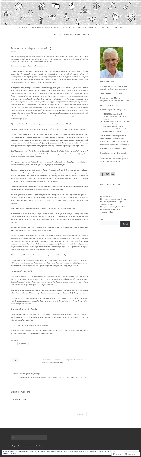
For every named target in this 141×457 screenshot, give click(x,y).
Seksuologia (58, 360)
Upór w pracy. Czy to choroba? (114, 207)
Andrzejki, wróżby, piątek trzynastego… (27, 374)
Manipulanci (107, 196)
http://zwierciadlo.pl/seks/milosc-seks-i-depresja (35, 333)
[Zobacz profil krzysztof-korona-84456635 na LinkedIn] (113, 174)
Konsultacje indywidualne (44, 28)
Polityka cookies (11, 453)
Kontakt (118, 28)
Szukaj (102, 219)
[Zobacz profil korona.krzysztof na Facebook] (102, 174)
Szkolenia (67, 28)
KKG (17, 52)
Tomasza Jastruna (48, 330)
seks (61, 362)
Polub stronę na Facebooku (110, 184)
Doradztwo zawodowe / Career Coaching (71, 34)
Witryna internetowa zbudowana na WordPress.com (28, 446)
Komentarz (80, 414)
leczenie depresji (48, 362)
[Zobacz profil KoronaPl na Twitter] (107, 174)
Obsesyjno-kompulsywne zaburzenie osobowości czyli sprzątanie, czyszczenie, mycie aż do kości (52, 377)
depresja (77, 360)
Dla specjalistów (86, 28)
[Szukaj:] (29, 437)
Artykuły (105, 28)
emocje (83, 360)
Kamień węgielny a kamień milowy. (115, 199)
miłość (56, 362)
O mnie (22, 28)
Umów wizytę (117, 93)
